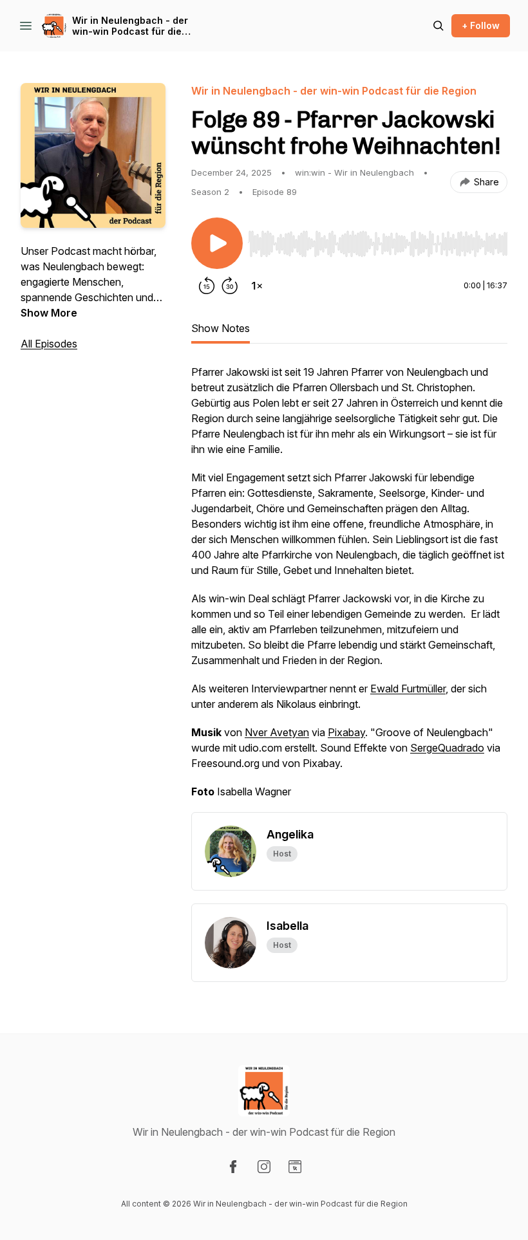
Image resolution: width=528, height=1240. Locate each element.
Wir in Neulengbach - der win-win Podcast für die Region (130, 26)
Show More (49, 312)
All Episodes (49, 343)
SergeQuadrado (447, 747)
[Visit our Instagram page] (264, 1166)
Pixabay (346, 732)
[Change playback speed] (257, 286)
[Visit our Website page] (294, 1166)
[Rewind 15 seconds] (207, 286)
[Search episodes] (438, 25)
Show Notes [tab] (220, 328)
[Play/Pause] (217, 243)
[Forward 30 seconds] (230, 286)
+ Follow (481, 25)
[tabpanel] (349, 588)
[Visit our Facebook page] (233, 1166)
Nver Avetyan (277, 732)
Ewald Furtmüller (408, 688)
